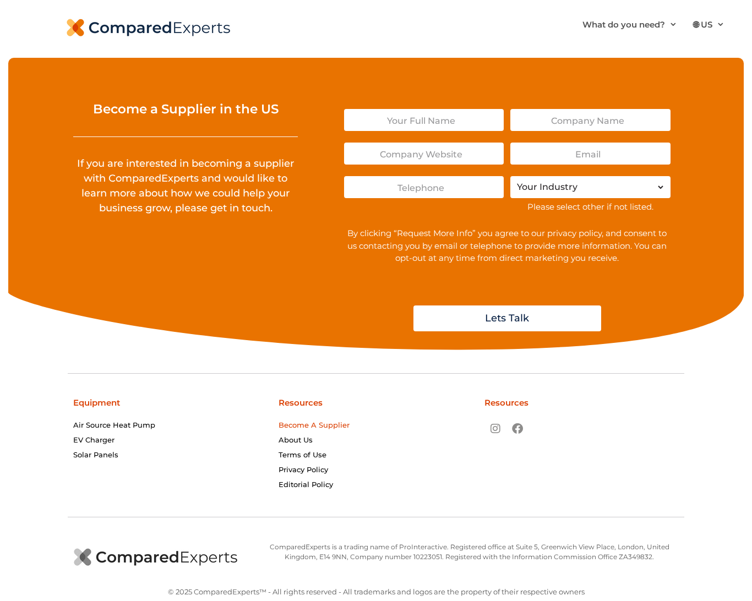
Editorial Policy (306, 484)
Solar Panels (95, 454)
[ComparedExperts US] (148, 26)
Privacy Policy (303, 469)
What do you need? (623, 24)
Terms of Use (302, 454)
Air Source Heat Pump (114, 424)
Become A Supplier (314, 424)
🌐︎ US (703, 24)
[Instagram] (495, 429)
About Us (296, 439)
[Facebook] (517, 429)
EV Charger (94, 439)
